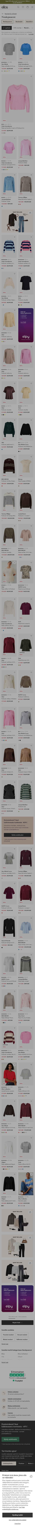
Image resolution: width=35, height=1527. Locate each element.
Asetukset (18, 1523)
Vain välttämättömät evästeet (17, 1520)
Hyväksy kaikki (17, 1515)
